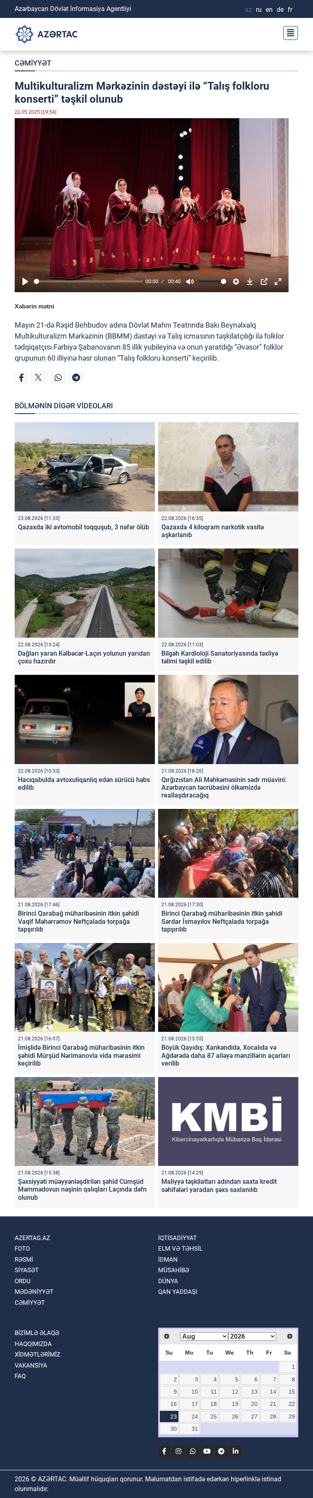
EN (269, 9)
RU (259, 9)
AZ (248, 9)
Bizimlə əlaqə (37, 1333)
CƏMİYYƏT (33, 63)
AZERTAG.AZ (32, 1238)
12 (235, 1391)
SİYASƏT (27, 1270)
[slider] (88, 281)
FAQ (20, 1376)
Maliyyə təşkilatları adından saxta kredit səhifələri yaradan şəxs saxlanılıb (219, 1185)
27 (254, 1416)
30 (173, 1428)
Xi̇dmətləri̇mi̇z (37, 1354)
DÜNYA (168, 1281)
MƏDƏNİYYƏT (34, 1291)
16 (173, 1404)
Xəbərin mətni (34, 306)
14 (273, 1391)
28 (273, 1416)
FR (290, 9)
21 (273, 1404)
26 (235, 1416)
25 (213, 1416)
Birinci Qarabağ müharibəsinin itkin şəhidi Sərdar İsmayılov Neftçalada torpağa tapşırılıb (221, 921)
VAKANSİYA (31, 1365)
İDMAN (168, 1259)
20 (254, 1404)
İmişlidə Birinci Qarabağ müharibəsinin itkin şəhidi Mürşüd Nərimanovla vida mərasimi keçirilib (81, 1055)
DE (280, 9)
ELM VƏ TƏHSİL (180, 1248)
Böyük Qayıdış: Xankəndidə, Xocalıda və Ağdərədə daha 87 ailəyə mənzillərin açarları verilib (225, 1055)
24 (195, 1416)
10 (195, 1391)
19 (235, 1404)
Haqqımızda (33, 1344)
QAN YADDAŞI (177, 1291)
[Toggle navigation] (288, 32)
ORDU (23, 1281)
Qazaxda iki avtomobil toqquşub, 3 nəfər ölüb (83, 527)
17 (195, 1404)
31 (195, 1428)
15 (292, 1391)
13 (254, 1391)
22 (292, 1404)
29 (292, 1416)
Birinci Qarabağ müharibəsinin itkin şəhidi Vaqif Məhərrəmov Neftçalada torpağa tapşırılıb (78, 921)
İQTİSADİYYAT (177, 1238)
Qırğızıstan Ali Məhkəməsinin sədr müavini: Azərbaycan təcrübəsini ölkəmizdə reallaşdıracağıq (224, 787)
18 (213, 1404)
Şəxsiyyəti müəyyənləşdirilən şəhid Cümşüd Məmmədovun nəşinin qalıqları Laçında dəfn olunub (82, 1189)
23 (173, 1416)
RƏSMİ (24, 1259)
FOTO (22, 1248)
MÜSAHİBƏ (173, 1270)
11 (214, 1391)
